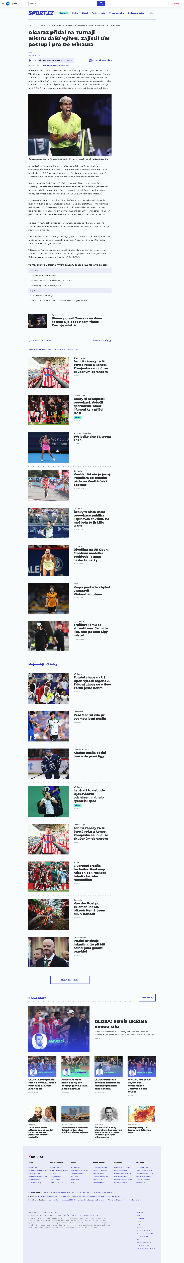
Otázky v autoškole (143, 1180)
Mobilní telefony (54, 1200)
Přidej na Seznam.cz (144, 1230)
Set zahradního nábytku (95, 1196)
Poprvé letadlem (120, 1170)
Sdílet (104, 60)
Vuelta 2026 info (56, 1167)
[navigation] (3, 4)
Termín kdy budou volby (37, 1177)
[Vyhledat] (101, 3)
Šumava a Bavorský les (122, 1173)
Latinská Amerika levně (123, 1180)
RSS (138, 1215)
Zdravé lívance (98, 1173)
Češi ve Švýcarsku (121, 1177)
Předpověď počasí (59, 1192)
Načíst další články (70, 980)
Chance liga (75, 1167)
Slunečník (72, 1196)
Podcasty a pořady (137, 13)
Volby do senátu (34, 1180)
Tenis (94, 13)
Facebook (140, 1218)
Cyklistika (78, 471)
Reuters (78, 1215)
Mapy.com (48, 1192)
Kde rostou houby (74, 1192)
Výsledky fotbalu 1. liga (79, 1170)
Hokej (85, 13)
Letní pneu (92, 1200)
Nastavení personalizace (146, 1248)
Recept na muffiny (100, 1170)
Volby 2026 (32, 1167)
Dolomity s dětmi (120, 1183)
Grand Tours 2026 (56, 1183)
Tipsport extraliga (81, 749)
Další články (147, 998)
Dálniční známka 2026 (144, 1170)
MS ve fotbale (80, 937)
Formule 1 (75, 1180)
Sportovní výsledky (82, 433)
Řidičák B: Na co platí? (144, 1177)
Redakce (140, 1212)
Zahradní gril (109, 1196)
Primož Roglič (55, 1180)
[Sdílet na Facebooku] (106, 340)
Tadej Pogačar (55, 1177)
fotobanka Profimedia (90, 1215)
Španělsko (78, 712)
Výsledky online (116, 13)
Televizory (111, 1200)
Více (152, 13)
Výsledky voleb (34, 1173)
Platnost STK (140, 1183)
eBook (94, 60)
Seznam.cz (175, 4)
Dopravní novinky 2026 (144, 1173)
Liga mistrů (79, 621)
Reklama (140, 1227)
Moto (103, 13)
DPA (72, 1215)
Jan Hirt (53, 1173)
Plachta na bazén (52, 1196)
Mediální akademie (144, 1242)
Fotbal (75, 13)
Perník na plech (98, 1183)
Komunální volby (34, 1183)
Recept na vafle (98, 1180)
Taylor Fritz (73, 349)
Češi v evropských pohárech (103, 1192)
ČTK (30, 53)
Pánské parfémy (135, 1200)
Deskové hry (102, 1200)
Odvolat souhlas (143, 1245)
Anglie (76, 584)
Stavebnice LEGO (67, 1200)
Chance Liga (79, 358)
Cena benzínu (87, 1192)
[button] (70, 125)
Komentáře (37, 998)
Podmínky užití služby (145, 1233)
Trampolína (64, 1196)
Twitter (139, 1224)
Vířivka (117, 1196)
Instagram (140, 1221)
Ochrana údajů (142, 1236)
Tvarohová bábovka (100, 1177)
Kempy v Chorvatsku (122, 1167)
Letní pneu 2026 (142, 1167)
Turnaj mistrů (59, 349)
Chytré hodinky (122, 1200)
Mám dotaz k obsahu (144, 1239)
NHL (73, 1183)
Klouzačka (81, 1196)
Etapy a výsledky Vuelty (59, 1170)
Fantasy (64, 13)
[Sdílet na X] (110, 340)
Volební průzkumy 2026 (37, 1170)
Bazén (43, 1196)
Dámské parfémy (80, 1200)
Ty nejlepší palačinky (100, 1167)
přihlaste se (68, 60)
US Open (78, 508)
